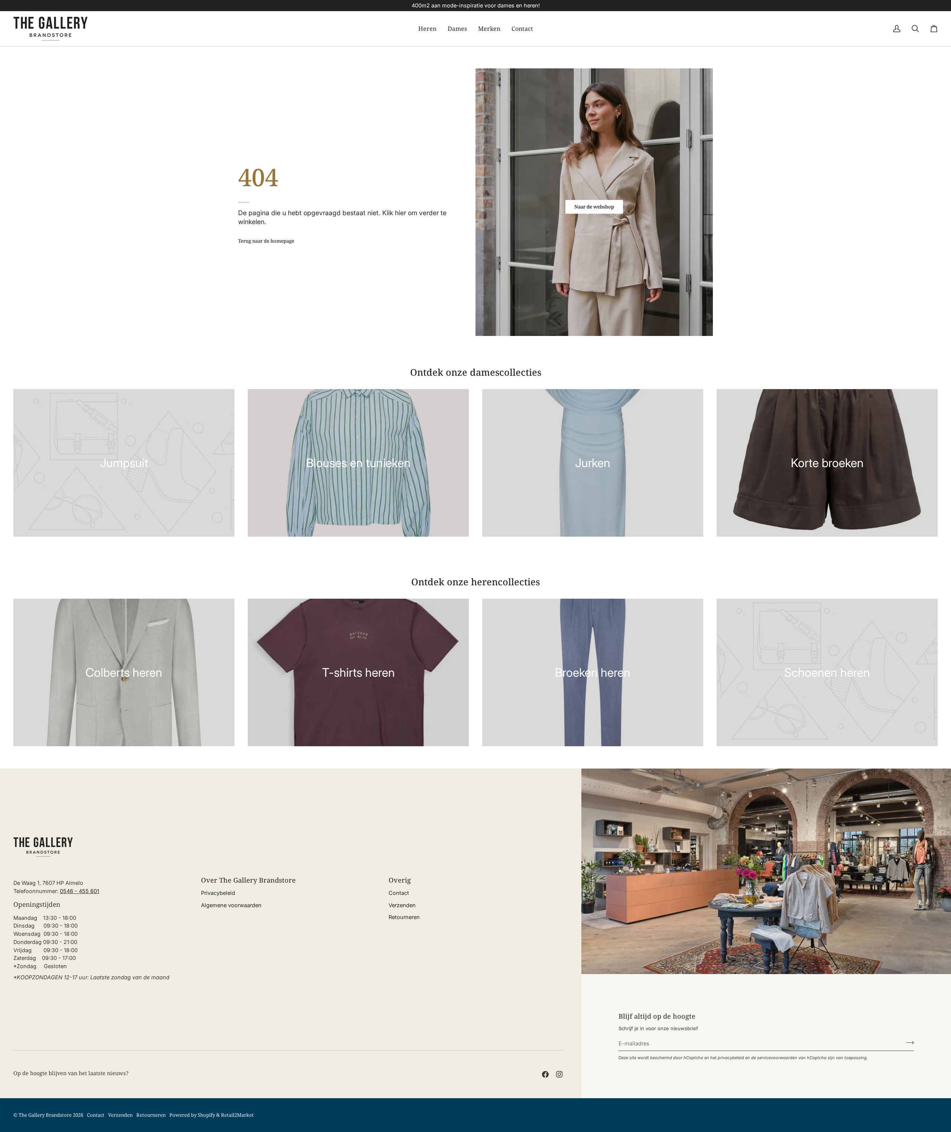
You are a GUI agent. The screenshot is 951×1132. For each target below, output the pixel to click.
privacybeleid (731, 1057)
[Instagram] (559, 1074)
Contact (399, 893)
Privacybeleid (218, 893)
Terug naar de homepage (266, 240)
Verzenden (402, 905)
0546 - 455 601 (79, 891)
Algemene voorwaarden (231, 905)
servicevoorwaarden (777, 1057)
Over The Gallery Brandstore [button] (248, 880)
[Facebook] (545, 1074)
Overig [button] (400, 880)
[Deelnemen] (908, 1042)
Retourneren (404, 917)
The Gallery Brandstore (45, 1115)
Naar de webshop (594, 206)
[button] (427, 28)
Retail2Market (237, 1115)
